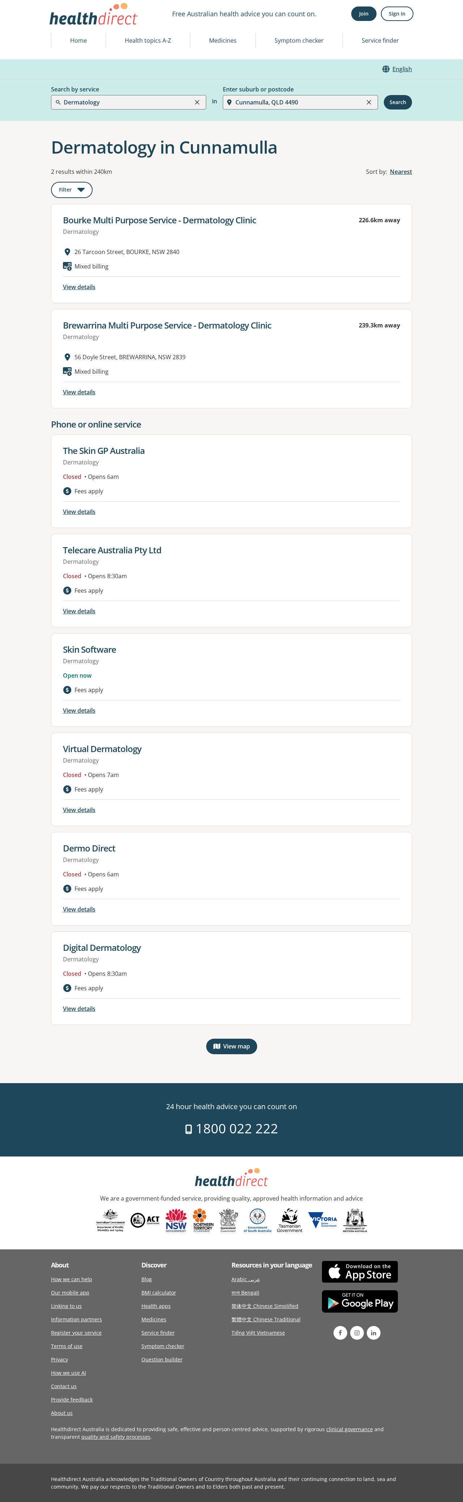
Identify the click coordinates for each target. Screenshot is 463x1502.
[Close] (197, 102)
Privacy (59, 1359)
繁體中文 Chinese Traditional (266, 1319)
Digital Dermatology (102, 947)
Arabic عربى (246, 1279)
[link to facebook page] (340, 1333)
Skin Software (89, 649)
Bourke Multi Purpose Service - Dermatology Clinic (159, 220)
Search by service (75, 89)
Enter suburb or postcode (258, 89)
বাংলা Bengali (245, 1292)
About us (62, 1412)
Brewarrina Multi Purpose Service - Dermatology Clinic (167, 325)
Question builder (162, 1359)
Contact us (64, 1386)
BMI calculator (158, 1292)
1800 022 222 (235, 1128)
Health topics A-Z (148, 40)
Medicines (223, 40)
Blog (146, 1279)
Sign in (397, 13)
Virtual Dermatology (102, 749)
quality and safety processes (115, 1436)
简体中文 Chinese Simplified (265, 1306)
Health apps (156, 1306)
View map (240, 1047)
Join (364, 13)
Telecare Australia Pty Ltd (112, 550)
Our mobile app (70, 1292)
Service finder (380, 40)
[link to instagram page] (357, 1333)
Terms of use (66, 1346)
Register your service (76, 1332)
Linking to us (66, 1306)
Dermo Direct (89, 848)
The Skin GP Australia (104, 450)
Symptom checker (299, 40)
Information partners (76, 1319)
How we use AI (68, 1372)
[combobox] (64, 23)
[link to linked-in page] (374, 1333)
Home (78, 40)
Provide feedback (72, 1399)
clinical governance (349, 1429)
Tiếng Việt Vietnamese (258, 1332)
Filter (76, 191)
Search (398, 102)
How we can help (71, 1279)
